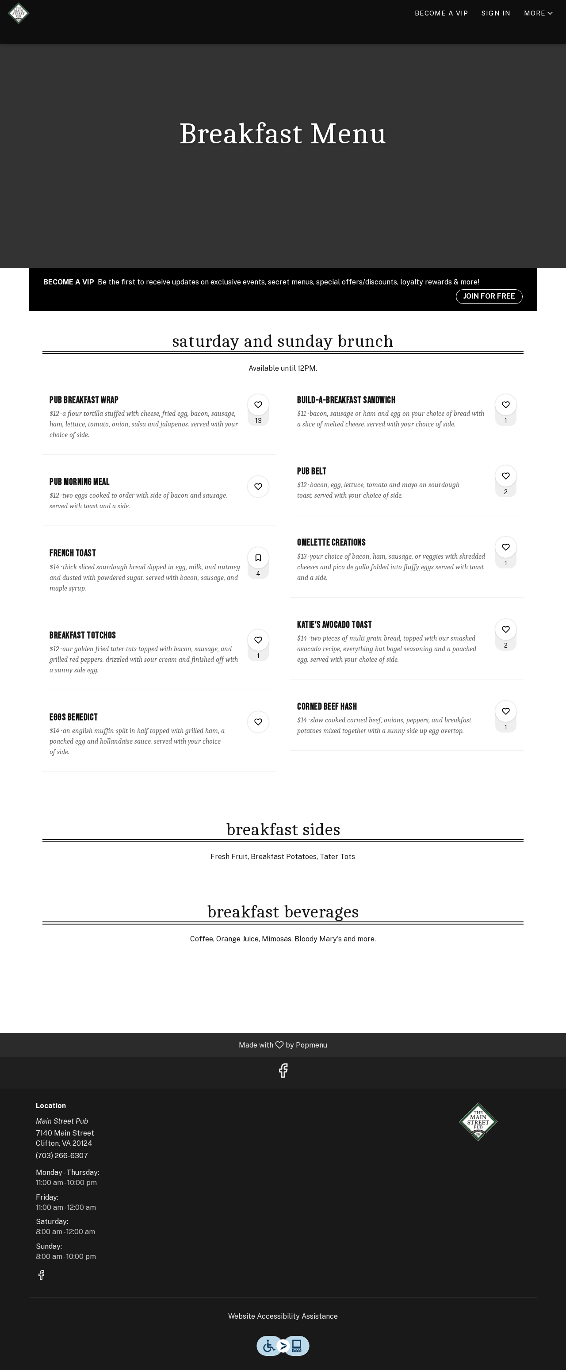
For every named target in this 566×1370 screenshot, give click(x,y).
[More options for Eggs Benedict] (258, 722)
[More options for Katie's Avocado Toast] (505, 629)
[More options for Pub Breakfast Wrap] (258, 404)
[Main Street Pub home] (47, 13)
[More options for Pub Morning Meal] (258, 486)
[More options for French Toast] (258, 557)
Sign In (496, 13)
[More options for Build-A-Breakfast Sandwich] (505, 404)
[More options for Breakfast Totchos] (258, 640)
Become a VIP (441, 13)
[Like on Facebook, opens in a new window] (283, 1073)
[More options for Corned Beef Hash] (505, 711)
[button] (539, 13)
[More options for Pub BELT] (505, 476)
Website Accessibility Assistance (283, 1316)
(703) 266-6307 (62, 1155)
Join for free (489, 296)
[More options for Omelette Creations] (505, 547)
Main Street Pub (478, 1122)
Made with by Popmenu (167, 1045)
